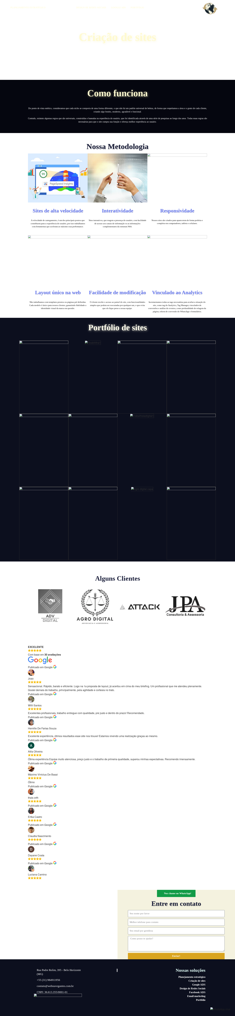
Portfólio (137, 7)
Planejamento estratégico (191, 977)
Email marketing (196, 996)
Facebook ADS (197, 992)
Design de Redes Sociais (91, 7)
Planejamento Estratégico (28, 7)
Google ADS (118, 7)
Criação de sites (60, 7)
